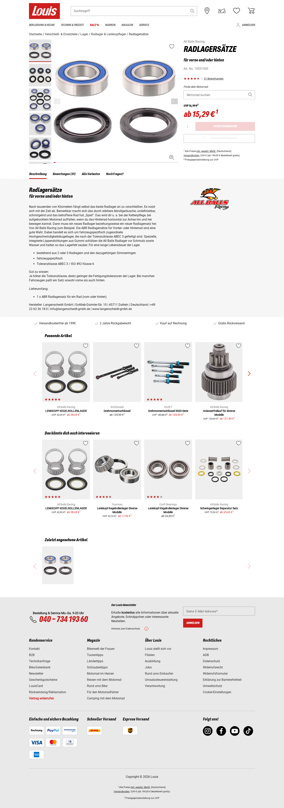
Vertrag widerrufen (41, 698)
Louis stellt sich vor (158, 649)
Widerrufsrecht (213, 667)
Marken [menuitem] (110, 25)
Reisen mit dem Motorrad (104, 680)
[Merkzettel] (236, 11)
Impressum (210, 649)
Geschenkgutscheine (43, 680)
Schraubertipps (97, 667)
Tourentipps (95, 655)
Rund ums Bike (97, 686)
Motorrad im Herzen (100, 673)
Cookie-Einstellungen (217, 692)
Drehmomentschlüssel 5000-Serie (168, 410)
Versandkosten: (192, 155)
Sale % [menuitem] (94, 25)
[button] (192, 11)
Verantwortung (155, 686)
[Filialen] (207, 11)
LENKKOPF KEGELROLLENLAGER (66, 410)
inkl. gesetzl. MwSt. (206, 151)
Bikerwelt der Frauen (101, 649)
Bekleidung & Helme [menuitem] (41, 25)
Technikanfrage (39, 661)
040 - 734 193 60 (63, 619)
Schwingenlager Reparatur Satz (219, 508)
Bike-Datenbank (39, 667)
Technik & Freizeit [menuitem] (72, 25)
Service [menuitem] (144, 25)
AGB (206, 655)
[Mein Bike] (222, 11)
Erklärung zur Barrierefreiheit (222, 680)
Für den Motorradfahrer (103, 692)
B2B (32, 655)
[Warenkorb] (251, 11)
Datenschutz (211, 661)
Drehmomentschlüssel (117, 410)
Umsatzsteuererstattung (161, 680)
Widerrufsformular (215, 673)
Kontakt (34, 649)
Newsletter (36, 673)
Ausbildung (152, 661)
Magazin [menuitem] (127, 25)
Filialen (150, 655)
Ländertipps (95, 661)
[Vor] (174, 101)
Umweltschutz (212, 686)
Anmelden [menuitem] (248, 25)
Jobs (148, 667)
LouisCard (36, 686)
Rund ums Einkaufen (159, 673)
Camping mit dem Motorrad (106, 698)
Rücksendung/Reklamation (47, 692)
